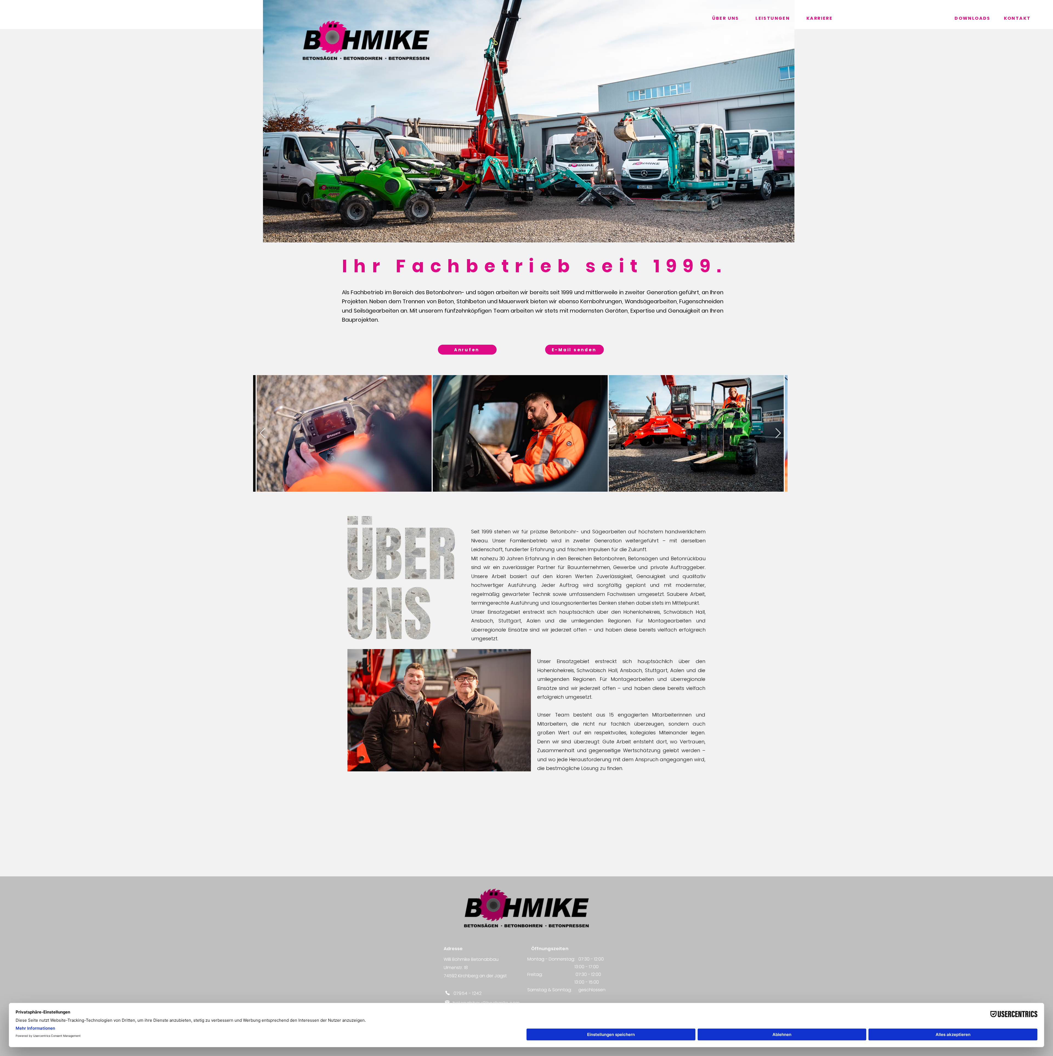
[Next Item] (778, 433)
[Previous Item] (262, 433)
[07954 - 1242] (447, 993)
